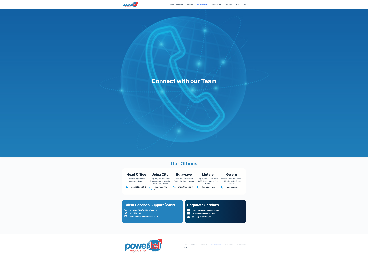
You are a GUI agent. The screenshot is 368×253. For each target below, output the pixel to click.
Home (172, 4)
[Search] (245, 4)
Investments (229, 4)
